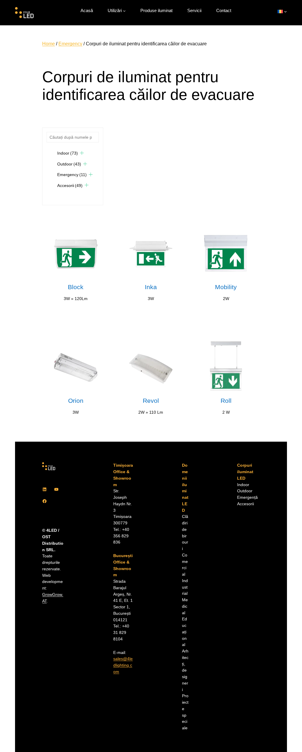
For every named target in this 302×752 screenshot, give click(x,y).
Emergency (70, 43)
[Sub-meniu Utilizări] (124, 10)
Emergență (247, 497)
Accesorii (70, 185)
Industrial (185, 587)
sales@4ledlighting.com (123, 665)
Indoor (67, 153)
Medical (185, 606)
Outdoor (69, 164)
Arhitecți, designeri (185, 670)
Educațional (184, 632)
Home (48, 43)
